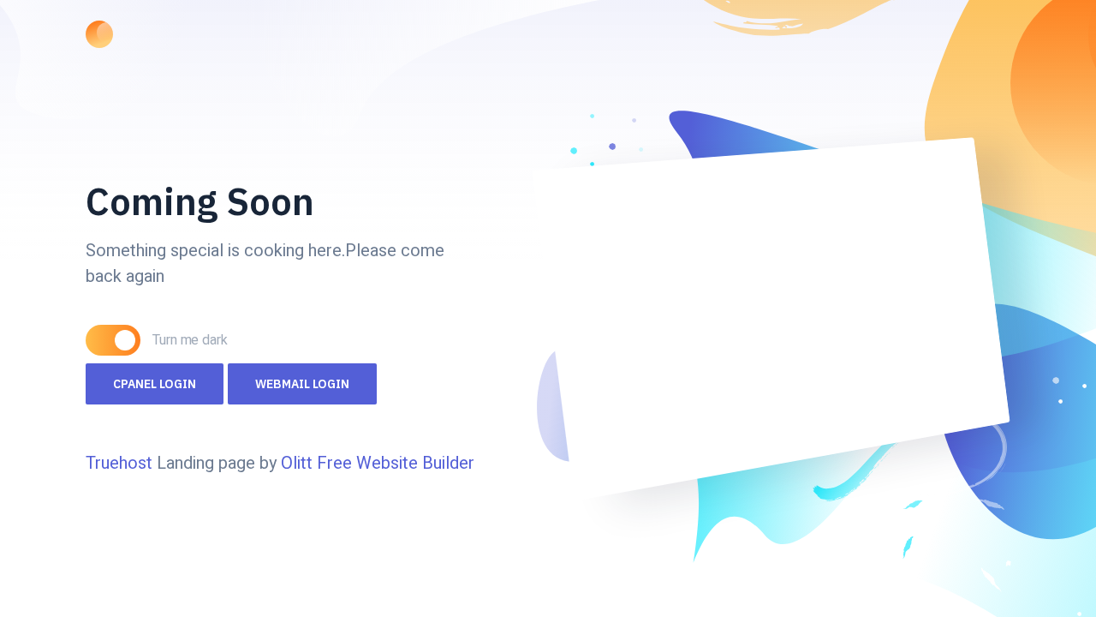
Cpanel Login (154, 384)
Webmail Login (302, 384)
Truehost (121, 463)
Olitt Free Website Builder (377, 463)
